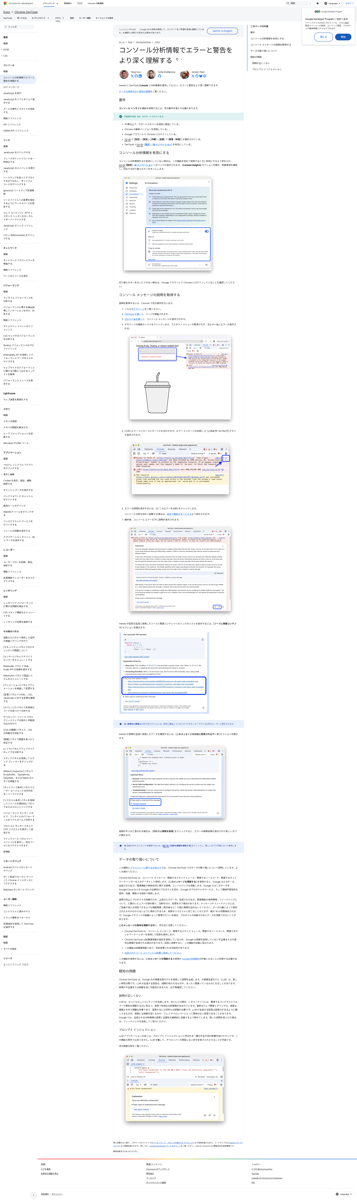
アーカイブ (151, 1178)
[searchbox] (18, 27)
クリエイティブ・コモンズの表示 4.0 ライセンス (173, 1143)
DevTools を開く (133, 314)
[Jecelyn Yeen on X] (193, 76)
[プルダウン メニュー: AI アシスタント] (49, 18)
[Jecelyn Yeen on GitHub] (196, 76)
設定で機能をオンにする (179, 514)
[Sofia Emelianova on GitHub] (159, 76)
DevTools (7, 18)
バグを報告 (46, 1169)
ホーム (121, 42)
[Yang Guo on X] (132, 76)
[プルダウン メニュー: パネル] (64, 18)
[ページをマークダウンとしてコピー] (177, 59)
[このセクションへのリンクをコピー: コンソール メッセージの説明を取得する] (183, 295)
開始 (343, 37)
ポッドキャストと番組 (156, 1182)
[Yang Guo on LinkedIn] (140, 76)
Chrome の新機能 (96, 3)
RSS (253, 1182)
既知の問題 (144, 91)
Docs (6, 12)
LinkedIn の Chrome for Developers (267, 1178)
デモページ (139, 309)
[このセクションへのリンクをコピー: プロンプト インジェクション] (158, 1030)
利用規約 (45, 1194)
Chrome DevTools (26, 12)
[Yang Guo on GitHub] (136, 76)
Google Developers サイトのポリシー (165, 1146)
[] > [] (158, 144)
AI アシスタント (39, 18)
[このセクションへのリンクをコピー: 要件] (128, 100)
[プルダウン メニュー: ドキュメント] (58, 3)
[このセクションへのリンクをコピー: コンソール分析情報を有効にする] (172, 153)
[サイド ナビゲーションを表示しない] (33, 1195)
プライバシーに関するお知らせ (145, 867)
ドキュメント (49, 3)
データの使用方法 (128, 91)
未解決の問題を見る (49, 1173)
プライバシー (57, 1194)
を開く (133, 319)
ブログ (80, 3)
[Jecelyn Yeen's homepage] (204, 76)
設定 (72, 18)
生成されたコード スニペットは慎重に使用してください (153, 953)
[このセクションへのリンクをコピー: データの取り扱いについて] (162, 859)
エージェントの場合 (104, 18)
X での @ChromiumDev (262, 1169)
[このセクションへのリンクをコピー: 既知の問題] (138, 971)
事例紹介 (68, 3)
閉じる (323, 37)
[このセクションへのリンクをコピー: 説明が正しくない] (144, 996)
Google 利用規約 (190, 959)
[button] (18, 50)
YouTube (255, 1173)
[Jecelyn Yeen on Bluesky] (200, 76)
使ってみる (22, 18)
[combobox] (299, 3)
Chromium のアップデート (158, 1169)
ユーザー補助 (85, 18)
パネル (58, 18)
